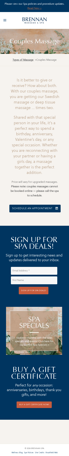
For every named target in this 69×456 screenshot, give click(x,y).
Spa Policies (29, 453)
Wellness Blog (17, 453)
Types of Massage (23, 60)
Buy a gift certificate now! (34, 405)
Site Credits (39, 453)
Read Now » (34, 8)
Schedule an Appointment (32, 208)
